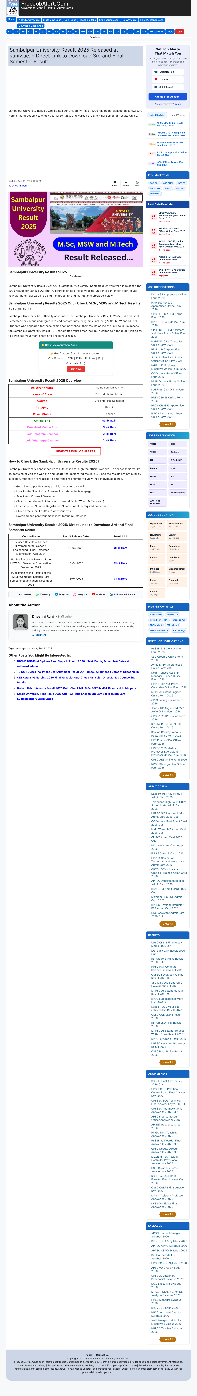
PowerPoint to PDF (159, 620)
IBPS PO (181, 183)
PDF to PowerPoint (159, 630)
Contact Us (102, 1354)
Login (178, 104)
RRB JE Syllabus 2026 (165, 1307)
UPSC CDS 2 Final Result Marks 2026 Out (170, 124)
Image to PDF (179, 620)
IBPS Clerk (155, 188)
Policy (89, 1354)
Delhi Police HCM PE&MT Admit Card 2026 (170, 144)
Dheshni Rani (19, 185)
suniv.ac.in (109, 420)
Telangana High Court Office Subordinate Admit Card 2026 (169, 805)
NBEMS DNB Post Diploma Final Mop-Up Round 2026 (171, 134)
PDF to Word (156, 625)
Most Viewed (178, 115)
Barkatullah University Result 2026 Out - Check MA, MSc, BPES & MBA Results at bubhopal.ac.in (79, 688)
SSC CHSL (168, 183)
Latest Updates (157, 115)
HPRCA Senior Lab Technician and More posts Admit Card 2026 (168, 861)
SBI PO (168, 188)
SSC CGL (154, 183)
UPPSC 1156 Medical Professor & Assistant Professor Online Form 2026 (168, 752)
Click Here (109, 427)
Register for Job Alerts (75, 451)
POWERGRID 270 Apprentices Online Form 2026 (166, 306)
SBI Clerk (180, 188)
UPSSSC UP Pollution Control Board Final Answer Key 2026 (168, 1092)
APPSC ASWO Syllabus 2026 (169, 1250)
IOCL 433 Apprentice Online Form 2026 (172, 153)
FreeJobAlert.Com (44, 3)
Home (11, 19)
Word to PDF (156, 614)
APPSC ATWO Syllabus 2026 (169, 1245)
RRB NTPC (155, 193)
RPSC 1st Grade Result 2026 (169, 1038)
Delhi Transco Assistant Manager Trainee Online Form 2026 (166, 676)
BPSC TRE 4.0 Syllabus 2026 (169, 1241)
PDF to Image (179, 630)
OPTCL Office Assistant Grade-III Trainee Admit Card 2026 (169, 873)
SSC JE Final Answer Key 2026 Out (170, 163)
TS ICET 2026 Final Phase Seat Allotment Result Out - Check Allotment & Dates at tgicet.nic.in (78, 671)
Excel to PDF (173, 614)
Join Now (76, 368)
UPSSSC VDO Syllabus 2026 (169, 1263)
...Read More (39, 634)
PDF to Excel (173, 625)
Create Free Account (167, 96)
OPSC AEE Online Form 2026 (169, 759)
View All (168, 424)
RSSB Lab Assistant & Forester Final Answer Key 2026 (167, 1179)
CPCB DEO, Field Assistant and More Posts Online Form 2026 (168, 333)
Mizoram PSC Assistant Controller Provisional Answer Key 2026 (165, 1160)
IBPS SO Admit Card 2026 (167, 853)
